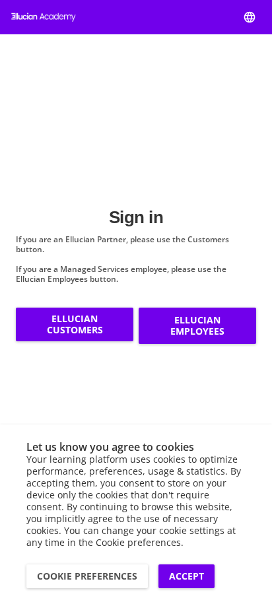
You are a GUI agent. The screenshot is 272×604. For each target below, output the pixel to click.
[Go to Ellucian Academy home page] (44, 17)
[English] (249, 17)
